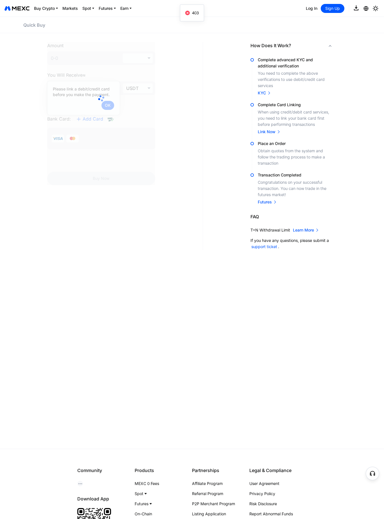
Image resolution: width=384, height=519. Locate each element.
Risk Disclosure (263, 503)
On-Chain (143, 513)
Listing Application (209, 513)
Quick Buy (34, 25)
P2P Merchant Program (213, 503)
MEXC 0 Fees (147, 483)
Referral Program (207, 493)
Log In (311, 8)
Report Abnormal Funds (271, 513)
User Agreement (264, 483)
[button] (293, 45)
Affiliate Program (207, 483)
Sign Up (332, 8)
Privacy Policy (262, 493)
